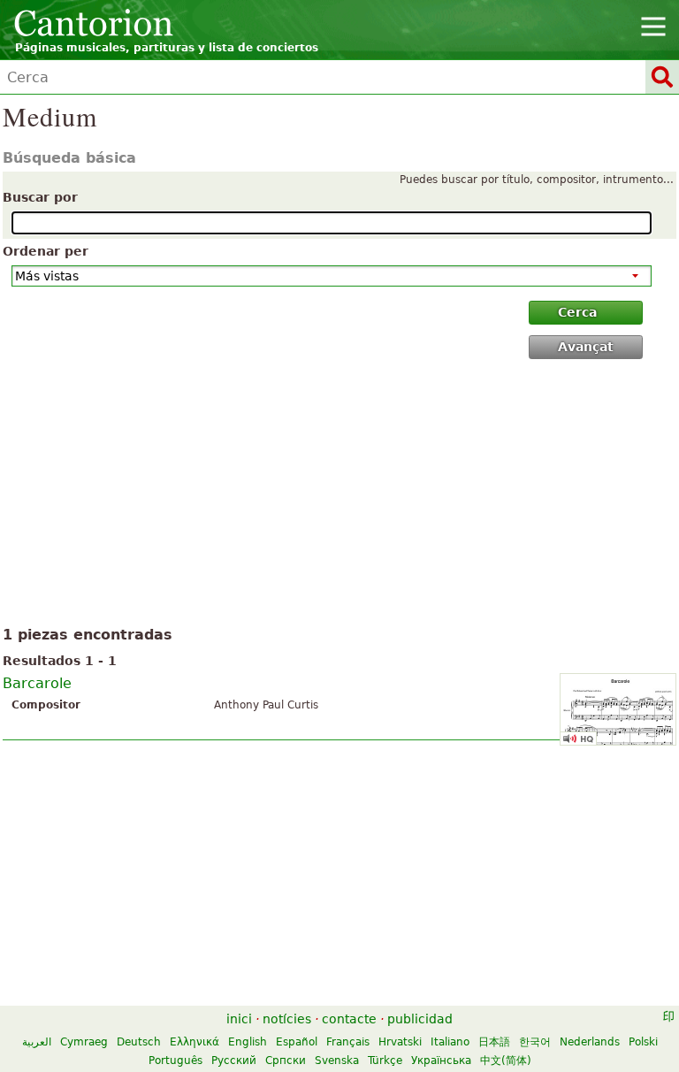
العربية (36, 1042)
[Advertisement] (339, 496)
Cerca (577, 312)
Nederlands (590, 1042)
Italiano (450, 1042)
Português (175, 1060)
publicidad (420, 1019)
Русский (233, 1060)
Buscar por (40, 197)
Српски (285, 1060)
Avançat (586, 347)
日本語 (494, 1042)
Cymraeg (84, 1042)
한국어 (535, 1042)
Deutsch (139, 1042)
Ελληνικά (194, 1042)
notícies (287, 1019)
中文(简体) (505, 1060)
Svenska (337, 1060)
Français (348, 1042)
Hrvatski (400, 1042)
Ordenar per (45, 251)
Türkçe (385, 1060)
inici (239, 1019)
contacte (349, 1019)
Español (296, 1042)
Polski (643, 1042)
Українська (441, 1060)
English (247, 1042)
